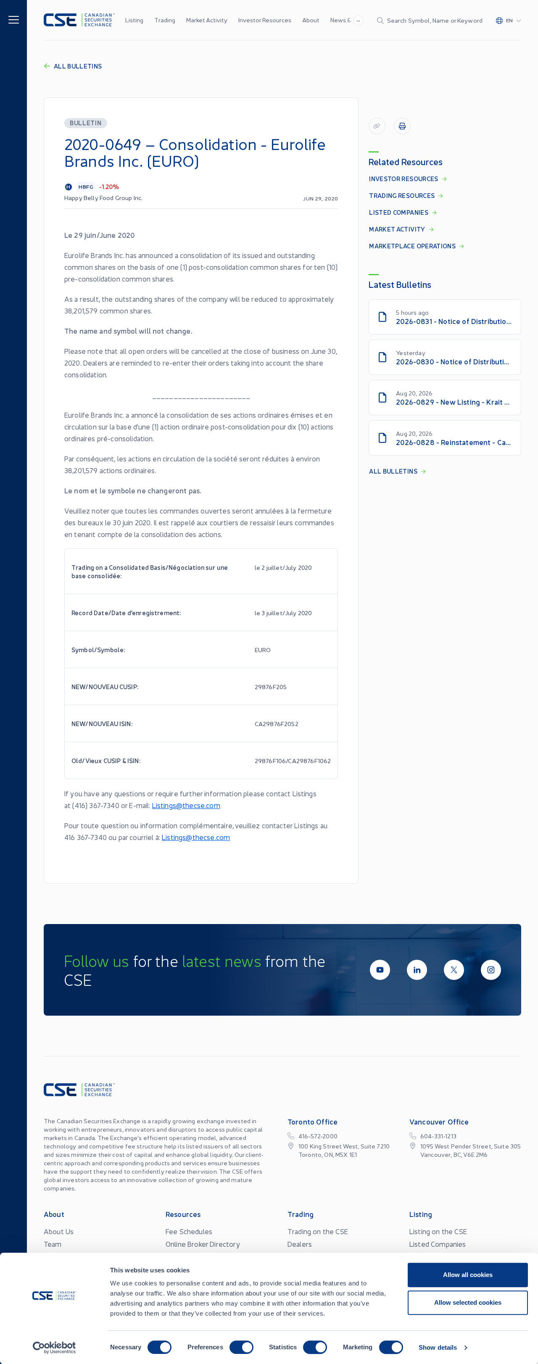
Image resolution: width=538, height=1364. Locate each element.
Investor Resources (264, 20)
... (358, 19)
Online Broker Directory (203, 1243)
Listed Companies (437, 1243)
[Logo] (79, 19)
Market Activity (206, 20)
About (310, 20)
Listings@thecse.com (186, 805)
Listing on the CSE (438, 1231)
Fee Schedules (189, 1231)
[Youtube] (380, 970)
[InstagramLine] (491, 970)
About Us (59, 1231)
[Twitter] (454, 970)
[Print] (402, 126)
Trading (164, 20)
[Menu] (13, 19)
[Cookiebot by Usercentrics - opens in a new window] (54, 1347)
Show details (438, 1347)
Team (53, 1243)
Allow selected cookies (467, 1302)
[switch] (241, 1347)
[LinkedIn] (417, 970)
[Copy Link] (377, 126)
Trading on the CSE (317, 1231)
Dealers (299, 1243)
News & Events (351, 20)
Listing (134, 20)
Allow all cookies (468, 1274)
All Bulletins (78, 66)
